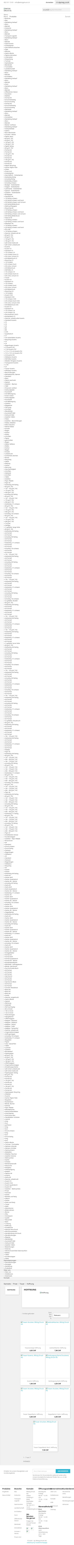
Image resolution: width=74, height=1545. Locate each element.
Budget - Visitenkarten (12, 185)
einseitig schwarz (10, 183)
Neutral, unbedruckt (11, 1030)
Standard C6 (9, 309)
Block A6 (8, 993)
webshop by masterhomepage (37, 1542)
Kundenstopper (10, 837)
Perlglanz (8, 1167)
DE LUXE (7, 229)
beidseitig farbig (10, 177)
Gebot (7, 461)
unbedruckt (9, 454)
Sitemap (53, 1509)
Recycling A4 (9, 208)
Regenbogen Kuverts (12, 345)
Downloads (8, 1276)
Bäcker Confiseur (10, 125)
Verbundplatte (9, 390)
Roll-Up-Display (10, 1007)
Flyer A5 (7, 752)
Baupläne (8, 1040)
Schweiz (7, 1162)
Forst (6, 84)
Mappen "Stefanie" (11, 1022)
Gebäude (8, 473)
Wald (6, 1206)
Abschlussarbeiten (11, 1231)
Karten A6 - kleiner (11, 881)
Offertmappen (9, 1018)
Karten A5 (8, 895)
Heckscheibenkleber (11, 1111)
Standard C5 (9, 250)
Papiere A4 (8, 1173)
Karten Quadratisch (11, 879)
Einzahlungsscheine (11, 1067)
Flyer (6, 49)
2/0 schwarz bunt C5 (11, 254)
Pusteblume (9, 1227)
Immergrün (9, 1216)
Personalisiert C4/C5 (11, 314)
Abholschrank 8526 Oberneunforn (16, 1251)
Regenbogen (9, 852)
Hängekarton (9, 1017)
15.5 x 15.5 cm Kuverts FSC (13, 353)
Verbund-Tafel (9, 415)
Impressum (54, 1506)
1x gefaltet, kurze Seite (12, 643)
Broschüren (9, 841)
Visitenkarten (9, 45)
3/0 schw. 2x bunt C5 (11, 256)
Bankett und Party (11, 1196)
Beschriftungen (10, 372)
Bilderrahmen (9, 1210)
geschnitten (9, 440)
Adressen (66, 1504)
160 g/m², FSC (9, 144)
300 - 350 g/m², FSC (11, 759)
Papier (7, 438)
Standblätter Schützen (12, 1117)
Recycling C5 (9, 260)
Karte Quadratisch (11, 889)
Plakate (7, 750)
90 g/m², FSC (9, 140)
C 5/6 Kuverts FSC (10, 349)
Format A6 (8, 103)
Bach (6, 1222)
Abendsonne (9, 1208)
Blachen (7, 51)
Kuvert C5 (8, 249)
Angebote (5, 1491)
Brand (7, 457)
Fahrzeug (8, 407)
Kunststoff (8, 392)
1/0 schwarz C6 (10, 310)
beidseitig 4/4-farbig (11, 485)
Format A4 (8, 150)
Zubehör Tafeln (10, 417)
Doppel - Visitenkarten (12, 187)
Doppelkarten (9, 912)
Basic (6, 378)
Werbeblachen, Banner (12, 374)
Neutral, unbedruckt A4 (12, 233)
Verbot (7, 465)
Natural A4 (8, 218)
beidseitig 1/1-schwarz (12, 504)
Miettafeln (8, 1152)
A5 (6, 856)
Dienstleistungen (10, 1262)
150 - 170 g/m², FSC (11, 579)
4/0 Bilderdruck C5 (11, 258)
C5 (6, 322)
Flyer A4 (7, 483)
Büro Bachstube (10, 132)
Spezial (7, 382)
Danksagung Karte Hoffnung (57, 1381)
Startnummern (10, 1150)
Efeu (6, 1214)
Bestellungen (67, 1497)
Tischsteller (9, 67)
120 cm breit (9, 1013)
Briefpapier (8, 194)
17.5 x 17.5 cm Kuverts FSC (13, 351)
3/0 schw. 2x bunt (10, 266)
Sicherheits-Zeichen (11, 456)
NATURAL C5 (9, 270)
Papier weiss (9, 136)
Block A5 (8, 991)
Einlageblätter (9, 953)
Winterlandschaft (10, 1164)
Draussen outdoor (11, 388)
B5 (6, 328)
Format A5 (8, 98)
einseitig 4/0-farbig (11, 494)
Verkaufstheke (9, 129)
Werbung (8, 1003)
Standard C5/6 (9, 297)
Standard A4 (9, 196)
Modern (7, 1171)
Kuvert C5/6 (9, 295)
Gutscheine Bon (10, 1115)
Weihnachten (9, 1158)
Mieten (7, 1253)
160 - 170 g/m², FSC (11, 761)
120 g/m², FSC (9, 142)
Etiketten (8, 1094)
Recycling (8, 459)
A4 (6, 842)
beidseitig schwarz (11, 181)
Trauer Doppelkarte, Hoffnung (33, 1414)
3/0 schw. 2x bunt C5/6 (12, 303)
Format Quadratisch (11, 959)
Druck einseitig (10, 102)
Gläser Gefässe (10, 444)
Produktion (8, 1268)
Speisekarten (9, 63)
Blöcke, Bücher (10, 1104)
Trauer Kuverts (10, 368)
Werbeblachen (10, 1109)
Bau (6, 20)
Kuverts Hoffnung (33, 1381)
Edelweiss (8, 854)
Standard (8, 376)
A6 (6, 868)
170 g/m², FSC (9, 490)
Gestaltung (8, 1266)
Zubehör (8, 403)
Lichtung (8, 1224)
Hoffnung (8, 1225)
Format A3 (8, 152)
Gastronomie (9, 43)
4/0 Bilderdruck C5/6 (11, 305)
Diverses (8, 1249)
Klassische (8, 1166)
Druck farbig (9, 848)
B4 (6, 330)
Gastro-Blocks (9, 53)
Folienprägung (10, 1169)
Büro (6, 24)
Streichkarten (9, 1113)
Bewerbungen (9, 1247)
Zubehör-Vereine (10, 1156)
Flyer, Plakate (9, 481)
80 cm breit (8, 1009)
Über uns (8, 1272)
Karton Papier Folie (11, 167)
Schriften (8, 409)
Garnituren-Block (10, 982)
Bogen (7, 430)
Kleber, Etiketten (10, 423)
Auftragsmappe (10, 1034)
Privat (7, 1191)
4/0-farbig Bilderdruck (12, 204)
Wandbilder (9, 411)
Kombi (7, 995)
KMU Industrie (10, 425)
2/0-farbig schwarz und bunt (14, 200)
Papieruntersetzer (11, 55)
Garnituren (8, 976)
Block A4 (8, 989)
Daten (7, 1258)
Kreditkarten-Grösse (11, 835)
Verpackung (9, 59)
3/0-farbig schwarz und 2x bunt (15, 202)
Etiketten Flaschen (11, 1154)
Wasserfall (8, 1220)
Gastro (7, 131)
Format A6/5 (9, 957)
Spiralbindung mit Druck (13, 1233)
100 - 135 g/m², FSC (11, 736)
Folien (7, 169)
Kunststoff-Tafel (10, 413)
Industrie (8, 28)
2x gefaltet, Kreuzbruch (12, 721)
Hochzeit (8, 1193)
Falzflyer (7, 525)
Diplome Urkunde (10, 1146)
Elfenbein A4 (9, 223)
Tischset (7, 61)
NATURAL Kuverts (10, 359)
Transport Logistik (11, 36)
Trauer (7, 278)
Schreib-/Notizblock (11, 988)
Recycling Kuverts (11, 339)
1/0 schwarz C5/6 (10, 299)
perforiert (8, 1125)
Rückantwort (9, 1102)
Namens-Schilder (10, 1148)
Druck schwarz (10, 846)
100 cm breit (9, 1011)
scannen (8, 1048)
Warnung (8, 467)
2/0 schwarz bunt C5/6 (12, 301)
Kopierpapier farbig (11, 1073)
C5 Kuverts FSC (10, 347)
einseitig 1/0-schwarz (12, 514)
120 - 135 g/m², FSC (11, 488)
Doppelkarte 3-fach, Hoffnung (58, 1414)
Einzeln (7, 428)
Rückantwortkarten (11, 962)
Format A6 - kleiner (11, 960)
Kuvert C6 (8, 307)
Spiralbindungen (10, 1235)
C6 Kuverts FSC (10, 355)
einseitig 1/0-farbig (11, 823)
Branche (8, 18)
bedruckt (8, 1177)
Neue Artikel (6, 1495)
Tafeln (7, 477)
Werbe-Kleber (9, 427)
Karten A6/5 (9, 877)
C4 (6, 324)
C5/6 (6, 332)
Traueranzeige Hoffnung (33, 1348)
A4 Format (8, 533)
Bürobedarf (9, 1051)
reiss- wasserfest (10, 1044)
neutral (7, 1119)
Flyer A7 (7, 833)
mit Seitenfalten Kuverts (13, 338)
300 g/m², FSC (9, 492)
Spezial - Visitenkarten (12, 191)
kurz (6, 1123)
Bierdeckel (8, 65)
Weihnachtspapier (11, 206)
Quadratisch (9, 334)
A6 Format (8, 728)
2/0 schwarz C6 (10, 312)
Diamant (8, 850)
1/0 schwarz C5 (10, 252)
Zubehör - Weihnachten (12, 1189)
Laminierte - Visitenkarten (13, 189)
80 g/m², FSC (9, 138)
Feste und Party (10, 1202)
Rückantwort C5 (10, 316)
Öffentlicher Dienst (11, 92)
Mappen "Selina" (10, 1024)
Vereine (7, 1106)
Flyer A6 (7, 792)
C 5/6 (6, 365)
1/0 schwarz (9, 262)
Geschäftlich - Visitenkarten (14, 175)
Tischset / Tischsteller (12, 1144)
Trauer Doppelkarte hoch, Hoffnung (45, 1447)
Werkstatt (8, 109)
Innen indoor (9, 396)
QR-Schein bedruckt (11, 243)
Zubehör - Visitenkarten (12, 192)
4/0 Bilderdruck (10, 268)
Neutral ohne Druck (11, 1229)
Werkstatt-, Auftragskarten (13, 964)
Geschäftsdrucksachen (12, 47)
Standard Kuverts (10, 320)
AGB (51, 1502)
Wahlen (7, 96)
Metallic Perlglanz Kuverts (13, 361)
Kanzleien (8, 94)
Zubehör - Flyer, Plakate (12, 839)
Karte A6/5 (8, 887)
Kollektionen (9, 1274)
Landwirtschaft (10, 69)
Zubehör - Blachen (11, 384)
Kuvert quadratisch (11, 1185)
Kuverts (7, 247)
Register (8, 1237)
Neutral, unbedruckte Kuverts (14, 318)
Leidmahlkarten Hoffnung (57, 1348)
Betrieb (7, 26)
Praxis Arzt (8, 171)
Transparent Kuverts (11, 363)
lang (6, 1121)
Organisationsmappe (12, 1032)
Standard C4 (9, 281)
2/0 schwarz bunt (10, 264)
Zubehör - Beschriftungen (13, 421)
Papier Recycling (10, 165)
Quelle (7, 1218)
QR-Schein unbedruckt (12, 245)
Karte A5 (8, 875)
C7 (6, 336)
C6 (6, 326)
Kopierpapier (9, 1053)
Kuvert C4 (8, 280)
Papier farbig (9, 146)
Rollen (7, 434)
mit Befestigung (10, 394)
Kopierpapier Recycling (12, 1092)
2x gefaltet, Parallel (11, 601)
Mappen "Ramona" (11, 1020)
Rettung (7, 463)
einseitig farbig (10, 179)
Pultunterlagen (10, 1015)
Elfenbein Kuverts (11, 370)
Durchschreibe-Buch (11, 968)
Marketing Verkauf (11, 22)
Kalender (8, 1005)
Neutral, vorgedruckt (12, 997)
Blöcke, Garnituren (11, 966)
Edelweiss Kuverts (11, 357)
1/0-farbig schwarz (11, 198)
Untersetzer (9, 57)
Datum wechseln (10, 380)
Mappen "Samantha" (12, 1028)
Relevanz (60, 1315)
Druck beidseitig (10, 100)
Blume (7, 1212)
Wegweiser (8, 405)
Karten (7, 870)
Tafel (6, 386)
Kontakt (52, 1499)
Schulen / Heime (10, 134)
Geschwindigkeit (10, 469)
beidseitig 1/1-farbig (11, 813)
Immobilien (9, 117)
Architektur (8, 76)
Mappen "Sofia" (10, 1026)
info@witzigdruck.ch (33, 1509)
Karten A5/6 (9, 906)
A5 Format (8, 535)
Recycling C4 (9, 291)
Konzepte (8, 1264)
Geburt (7, 1198)
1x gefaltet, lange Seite (12, 527)
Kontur (7, 432)
